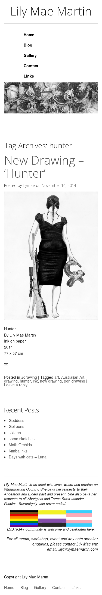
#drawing (29, 377)
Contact (31, 65)
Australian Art (72, 377)
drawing (11, 381)
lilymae (29, 185)
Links (29, 76)
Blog (28, 45)
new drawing (51, 381)
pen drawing (74, 381)
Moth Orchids (20, 444)
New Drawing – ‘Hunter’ (44, 166)
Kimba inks (18, 451)
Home (29, 34)
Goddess (16, 420)
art (56, 377)
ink (35, 381)
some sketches (22, 438)
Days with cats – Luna (28, 457)
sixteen (15, 432)
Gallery (30, 55)
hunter (25, 381)
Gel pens (16, 426)
